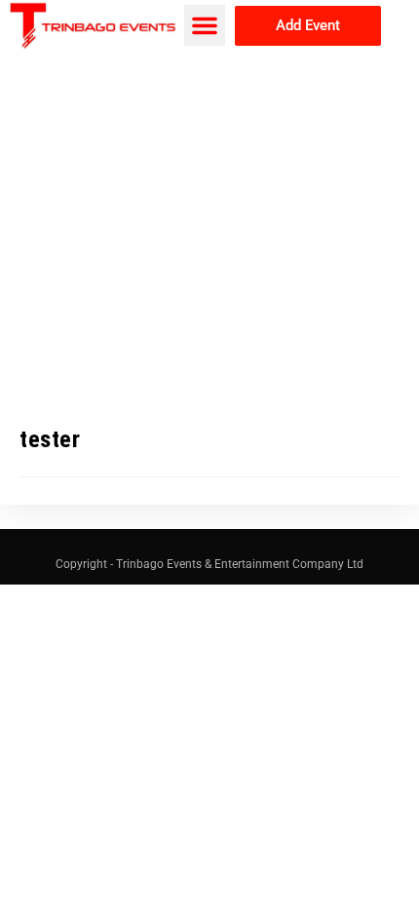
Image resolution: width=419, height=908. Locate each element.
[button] (204, 25)
